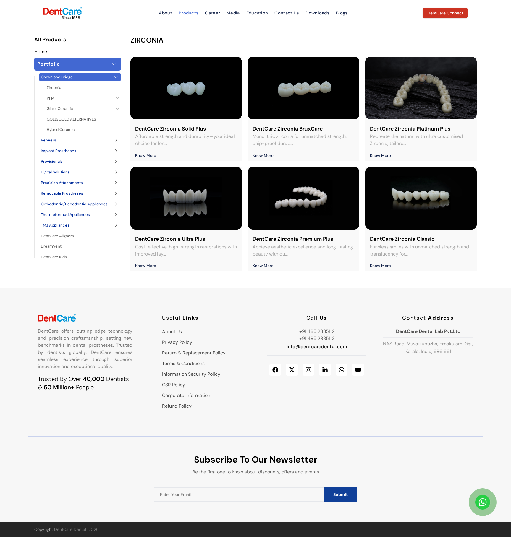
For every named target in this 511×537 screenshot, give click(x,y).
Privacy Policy (177, 342)
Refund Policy (177, 406)
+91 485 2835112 (316, 331)
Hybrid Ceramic (61, 129)
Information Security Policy (191, 374)
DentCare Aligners (57, 235)
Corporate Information (186, 395)
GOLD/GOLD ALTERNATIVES (71, 119)
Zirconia (54, 87)
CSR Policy (173, 385)
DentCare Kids (54, 256)
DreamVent (51, 246)
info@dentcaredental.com (317, 347)
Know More (145, 155)
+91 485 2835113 (316, 338)
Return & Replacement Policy (194, 353)
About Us (172, 331)
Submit (340, 494)
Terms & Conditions (183, 363)
